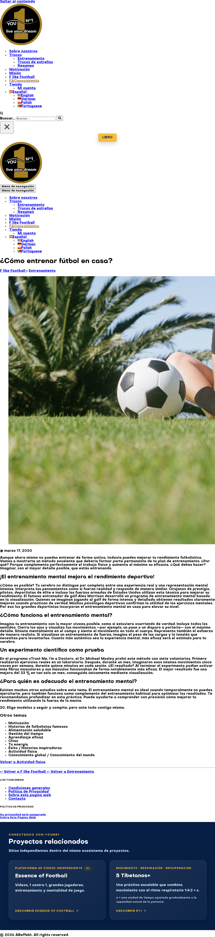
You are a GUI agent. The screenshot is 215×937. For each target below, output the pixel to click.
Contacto (17, 799)
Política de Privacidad (28, 791)
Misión (15, 73)
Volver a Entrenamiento (70, 772)
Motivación (19, 69)
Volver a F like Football (23, 772)
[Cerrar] (7, 127)
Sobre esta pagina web (29, 795)
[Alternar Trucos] (73, 201)
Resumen (26, 66)
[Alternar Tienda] (73, 230)
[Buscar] (1, 114)
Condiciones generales (29, 788)
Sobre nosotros (23, 51)
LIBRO (107, 137)
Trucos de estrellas (35, 62)
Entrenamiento (31, 58)
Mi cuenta (27, 88)
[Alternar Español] (73, 237)
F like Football (22, 77)
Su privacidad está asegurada (23, 814)
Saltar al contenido (17, 1)
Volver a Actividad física (22, 762)
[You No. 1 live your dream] (21, 44)
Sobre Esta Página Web (18, 817)
